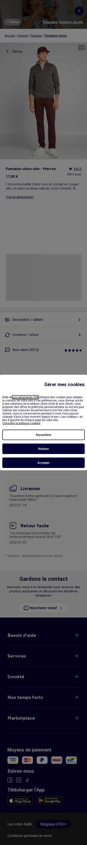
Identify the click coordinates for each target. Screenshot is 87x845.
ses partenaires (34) (25, 397)
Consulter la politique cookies (21, 423)
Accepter (43, 462)
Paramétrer (43, 435)
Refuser (43, 449)
